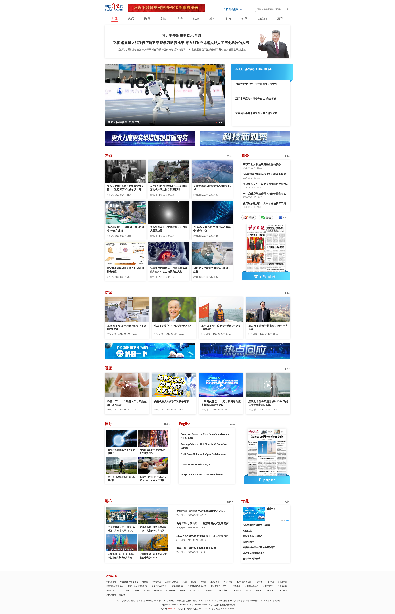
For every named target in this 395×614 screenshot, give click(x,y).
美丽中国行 (248, 542)
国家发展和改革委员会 (129, 582)
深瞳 (163, 18)
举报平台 (267, 601)
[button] (216, 122)
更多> (230, 156)
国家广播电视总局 (159, 586)
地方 (228, 18)
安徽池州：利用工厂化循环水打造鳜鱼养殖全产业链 (121, 556)
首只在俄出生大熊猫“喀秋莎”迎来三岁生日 (134, 122)
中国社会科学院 (251, 586)
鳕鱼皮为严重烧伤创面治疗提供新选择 (212, 270)
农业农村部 (282, 582)
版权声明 (276, 601)
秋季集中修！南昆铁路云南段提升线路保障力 (153, 556)
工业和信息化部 (171, 582)
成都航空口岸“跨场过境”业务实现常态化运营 (201, 511)
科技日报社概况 (123, 601)
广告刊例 (188, 601)
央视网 (183, 590)
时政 (115, 18)
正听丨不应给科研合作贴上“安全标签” (256, 98)
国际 (212, 18)
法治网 (122, 595)
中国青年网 (195, 590)
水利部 (271, 582)
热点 (131, 18)
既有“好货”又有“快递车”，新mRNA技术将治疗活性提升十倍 (153, 479)
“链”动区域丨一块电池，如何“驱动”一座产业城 (125, 229)
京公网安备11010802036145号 (224, 609)
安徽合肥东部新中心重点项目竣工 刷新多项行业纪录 (153, 529)
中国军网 (269, 590)
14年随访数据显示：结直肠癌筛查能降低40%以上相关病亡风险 (168, 270)
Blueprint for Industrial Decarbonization (202, 474)
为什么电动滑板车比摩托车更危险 (121, 479)
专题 (244, 18)
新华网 (137, 590)
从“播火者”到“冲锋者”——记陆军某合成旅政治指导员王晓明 (168, 188)
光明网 (258, 590)
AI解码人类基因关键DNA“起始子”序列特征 (212, 229)
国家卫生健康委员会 (114, 586)
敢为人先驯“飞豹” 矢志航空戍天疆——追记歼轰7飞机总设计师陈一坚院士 (125, 188)
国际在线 (158, 590)
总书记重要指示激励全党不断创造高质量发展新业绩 (217, 49)
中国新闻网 (282, 590)
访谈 (180, 18)
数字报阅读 (266, 276)
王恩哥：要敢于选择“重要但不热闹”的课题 (127, 327)
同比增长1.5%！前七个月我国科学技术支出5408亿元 (266, 184)
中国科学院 (235, 586)
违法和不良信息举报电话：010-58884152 (194, 609)
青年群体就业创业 (251, 558)
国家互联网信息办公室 (197, 586)
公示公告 (179, 601)
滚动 (280, 18)
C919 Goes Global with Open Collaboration (203, 454)
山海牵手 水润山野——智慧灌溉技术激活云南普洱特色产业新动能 (203, 523)
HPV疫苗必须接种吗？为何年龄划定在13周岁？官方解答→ (266, 194)
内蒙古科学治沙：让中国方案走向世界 (256, 84)
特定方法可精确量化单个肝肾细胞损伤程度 (125, 270)
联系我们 (170, 601)
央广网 (248, 590)
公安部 (184, 582)
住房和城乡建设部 (243, 582)
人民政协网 (111, 595)
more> (232, 424)
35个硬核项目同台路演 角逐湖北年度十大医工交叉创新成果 (121, 529)
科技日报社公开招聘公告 (203, 601)
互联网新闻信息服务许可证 (226, 601)
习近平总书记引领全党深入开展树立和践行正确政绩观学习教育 (151, 49)
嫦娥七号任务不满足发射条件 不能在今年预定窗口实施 (268, 403)
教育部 (145, 582)
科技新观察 (272, 508)
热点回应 (247, 531)
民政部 (194, 582)
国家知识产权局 (112, 590)
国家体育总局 (177, 586)
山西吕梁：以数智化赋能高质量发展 (196, 548)
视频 (196, 18)
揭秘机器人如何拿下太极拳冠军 (171, 401)
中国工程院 (268, 586)
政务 (147, 18)
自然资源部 (214, 582)
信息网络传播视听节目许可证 (250, 601)
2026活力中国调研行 (252, 536)
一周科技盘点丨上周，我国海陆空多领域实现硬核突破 (221, 403)
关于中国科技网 (158, 601)
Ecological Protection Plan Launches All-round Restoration (205, 436)
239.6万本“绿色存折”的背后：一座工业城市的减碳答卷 (203, 536)
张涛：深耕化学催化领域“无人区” (172, 325)
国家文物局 (282, 586)
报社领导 (147, 601)
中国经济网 (208, 590)
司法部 (203, 582)
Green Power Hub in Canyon (196, 464)
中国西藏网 (236, 590)
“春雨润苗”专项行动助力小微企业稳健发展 (266, 174)
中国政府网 (111, 582)
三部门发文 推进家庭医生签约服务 (262, 164)
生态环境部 (228, 582)
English (262, 18)
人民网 (127, 590)
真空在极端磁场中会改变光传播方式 (121, 452)
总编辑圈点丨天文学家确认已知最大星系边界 (168, 229)
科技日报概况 (136, 601)
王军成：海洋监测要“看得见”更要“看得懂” (221, 327)
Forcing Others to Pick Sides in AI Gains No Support (204, 446)
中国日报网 (171, 590)
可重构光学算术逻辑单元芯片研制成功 (256, 113)
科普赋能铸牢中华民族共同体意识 (259, 547)
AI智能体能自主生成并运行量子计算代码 (153, 452)
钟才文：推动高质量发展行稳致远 (253, 69)
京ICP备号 (169, 609)
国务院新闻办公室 (218, 586)
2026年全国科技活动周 (254, 553)
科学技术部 (156, 582)
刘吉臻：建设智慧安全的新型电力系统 (268, 327)
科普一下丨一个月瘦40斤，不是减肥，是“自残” (127, 403)
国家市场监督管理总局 (137, 586)
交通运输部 (259, 582)
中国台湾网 (222, 590)
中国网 (147, 590)
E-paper (267, 480)
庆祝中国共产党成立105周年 (256, 525)
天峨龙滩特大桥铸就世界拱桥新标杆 (212, 188)
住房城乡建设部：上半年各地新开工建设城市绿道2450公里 (266, 203)
